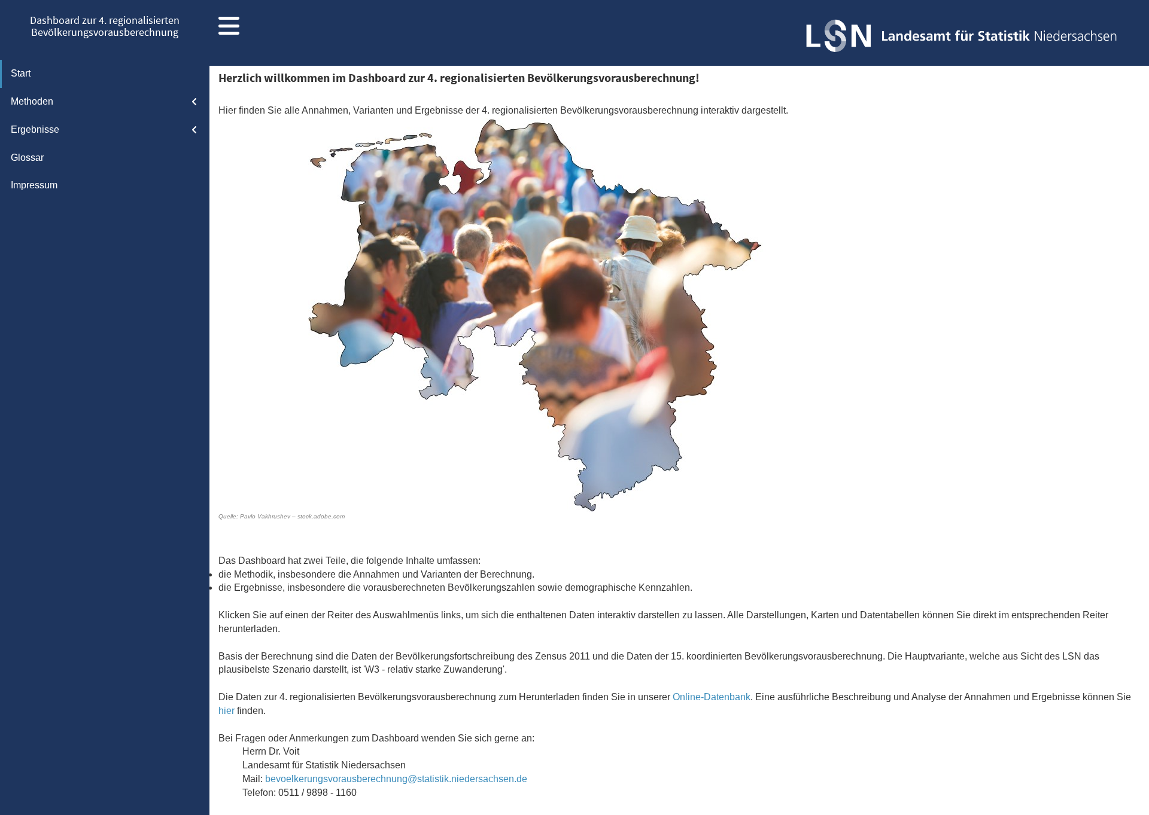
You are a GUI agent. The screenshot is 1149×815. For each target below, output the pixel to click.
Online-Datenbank (711, 697)
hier (226, 711)
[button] (228, 30)
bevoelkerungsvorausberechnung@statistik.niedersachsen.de (396, 779)
